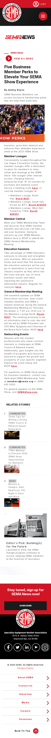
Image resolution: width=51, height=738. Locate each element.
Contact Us (25, 685)
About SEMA (25, 677)
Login (42, 3)
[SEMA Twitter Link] (16, 647)
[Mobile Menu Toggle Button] (43, 16)
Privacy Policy (25, 668)
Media (25, 702)
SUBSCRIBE (26, 605)
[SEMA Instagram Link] (44, 647)
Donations (25, 719)
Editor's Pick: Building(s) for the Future (24, 544)
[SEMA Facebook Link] (7, 647)
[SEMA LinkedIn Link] (25, 647)
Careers (25, 711)
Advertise (25, 694)
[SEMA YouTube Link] (35, 647)
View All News (23, 58)
